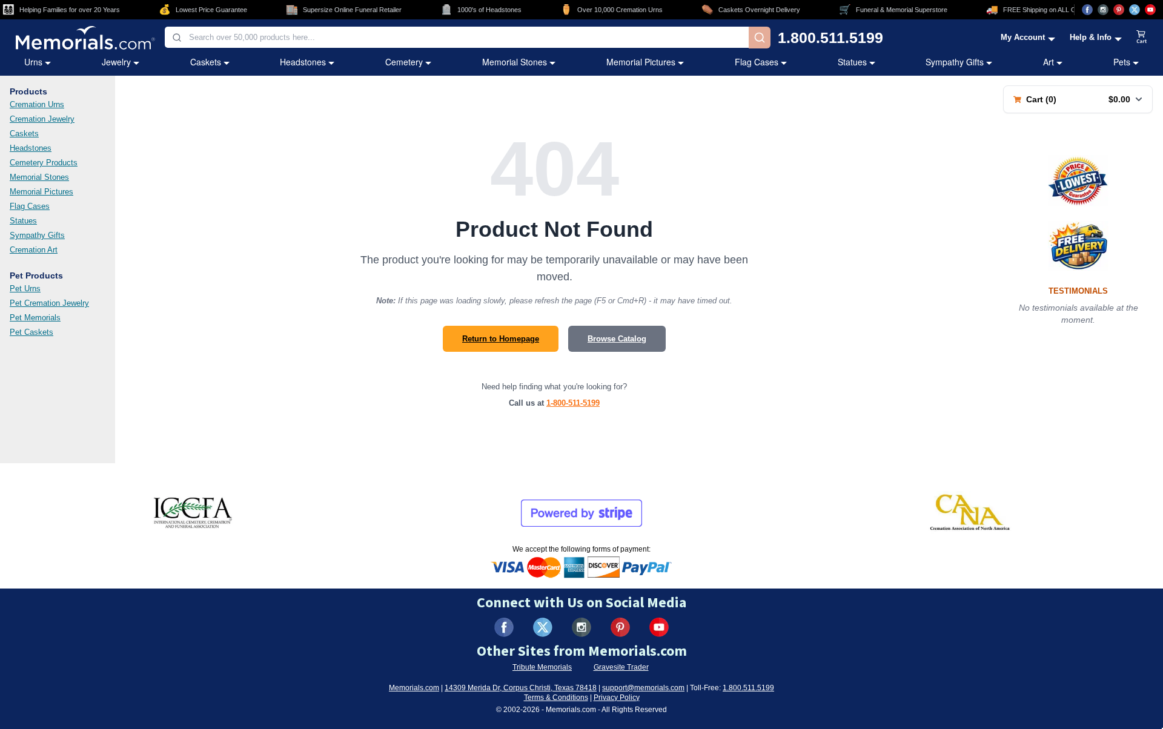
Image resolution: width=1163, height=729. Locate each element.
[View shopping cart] (1141, 37)
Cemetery (404, 62)
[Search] (759, 37)
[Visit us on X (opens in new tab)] (1134, 9)
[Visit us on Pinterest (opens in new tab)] (1118, 9)
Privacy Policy (617, 697)
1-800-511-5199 (573, 402)
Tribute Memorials (542, 667)
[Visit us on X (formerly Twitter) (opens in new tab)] (542, 627)
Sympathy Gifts (955, 62)
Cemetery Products (44, 162)
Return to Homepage (500, 338)
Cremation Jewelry (42, 119)
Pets (1121, 62)
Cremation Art (34, 249)
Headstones (303, 62)
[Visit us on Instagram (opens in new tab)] (1103, 9)
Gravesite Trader (621, 667)
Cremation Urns (37, 104)
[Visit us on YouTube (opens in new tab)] (1150, 9)
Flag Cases (756, 62)
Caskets (205, 62)
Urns (33, 62)
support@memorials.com (643, 688)
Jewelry (116, 62)
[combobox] (457, 37)
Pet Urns (25, 288)
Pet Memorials (35, 317)
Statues (852, 62)
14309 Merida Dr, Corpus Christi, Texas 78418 (521, 688)
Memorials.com (414, 688)
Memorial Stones (514, 62)
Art (1048, 62)
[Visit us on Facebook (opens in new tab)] (1087, 9)
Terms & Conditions (556, 697)
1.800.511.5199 (830, 37)
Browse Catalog (617, 338)
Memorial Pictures (640, 62)
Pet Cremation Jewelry (49, 303)
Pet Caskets (31, 332)
